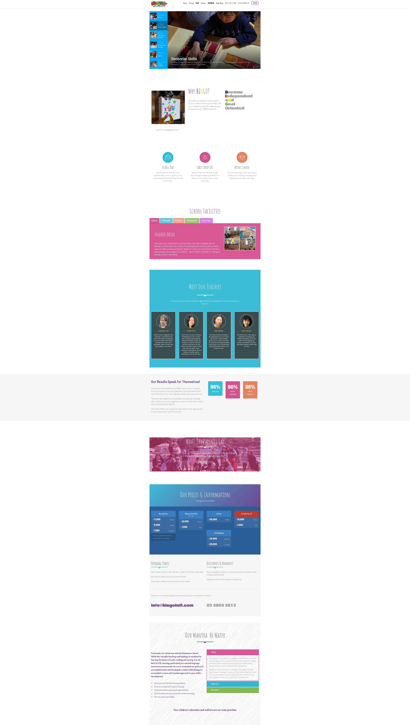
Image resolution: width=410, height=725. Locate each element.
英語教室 (211, 3)
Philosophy (166, 220)
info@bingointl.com (172, 605)
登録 (197, 3)
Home (185, 3)
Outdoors (178, 220)
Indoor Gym (206, 220)
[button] (158, 16)
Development (192, 220)
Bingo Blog (219, 3)
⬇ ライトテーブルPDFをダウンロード (168, 130)
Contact (203, 3)
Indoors (154, 220)
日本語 (255, 3)
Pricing (191, 3)
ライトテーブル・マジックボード (237, 3)
